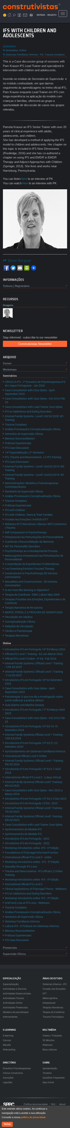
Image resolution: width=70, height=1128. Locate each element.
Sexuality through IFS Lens (21, 866)
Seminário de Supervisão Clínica (24, 433)
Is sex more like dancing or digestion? (27, 590)
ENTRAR (41, 15)
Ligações (7, 1082)
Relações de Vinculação (19, 626)
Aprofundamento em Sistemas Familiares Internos (35, 751)
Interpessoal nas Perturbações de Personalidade (34, 537)
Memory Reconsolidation (20, 438)
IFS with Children (15, 510)
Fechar (7, 1124)
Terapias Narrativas (17, 635)
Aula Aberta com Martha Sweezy (24, 705)
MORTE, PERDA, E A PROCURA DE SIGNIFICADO (34, 612)
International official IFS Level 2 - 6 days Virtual (33, 777)
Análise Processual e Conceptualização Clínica (32, 429)
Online (22, 50)
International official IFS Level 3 (23, 884)
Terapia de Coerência (54, 1012)
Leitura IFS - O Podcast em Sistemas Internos (32, 926)
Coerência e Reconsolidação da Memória (29, 541)
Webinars (47, 1045)
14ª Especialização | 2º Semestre (24, 452)
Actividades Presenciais (15, 1007)
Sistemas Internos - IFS (54, 984)
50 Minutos (48, 1040)
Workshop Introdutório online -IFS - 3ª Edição (32, 898)
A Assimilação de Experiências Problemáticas (32, 564)
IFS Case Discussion (17, 447)
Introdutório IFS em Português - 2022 (27, 838)
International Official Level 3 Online (25, 756)
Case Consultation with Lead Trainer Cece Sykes (33, 406)
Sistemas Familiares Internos (22, 921)
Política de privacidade (36, 1104)
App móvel (48, 1082)
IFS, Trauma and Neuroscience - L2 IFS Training (33, 457)
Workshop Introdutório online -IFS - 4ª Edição (32, 879)
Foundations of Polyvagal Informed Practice (31, 852)
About (62, 1104)
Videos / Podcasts (52, 1035)
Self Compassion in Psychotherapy (26, 532)
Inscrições (8, 1077)
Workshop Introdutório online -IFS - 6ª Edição (32, 847)
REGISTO (52, 15)
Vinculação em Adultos (18, 616)
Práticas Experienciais (18, 443)
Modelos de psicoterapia (16, 1012)
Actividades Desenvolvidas (17, 993)
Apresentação (50, 1068)
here (24, 179)
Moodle (7, 1045)
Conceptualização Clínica (20, 621)
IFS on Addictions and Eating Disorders (28, 411)
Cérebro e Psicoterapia (18, 630)
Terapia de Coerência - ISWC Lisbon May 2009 (32, 594)
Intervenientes (10, 1017)
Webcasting (9, 1049)
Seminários (12, 50)
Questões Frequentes (54, 1077)
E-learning (8, 1035)
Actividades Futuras (13, 998)
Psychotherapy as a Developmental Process (31, 551)
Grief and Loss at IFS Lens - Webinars (27, 902)
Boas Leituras (50, 1049)
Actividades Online (12, 1003)
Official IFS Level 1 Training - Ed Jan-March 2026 (34, 654)
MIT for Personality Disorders (22, 546)
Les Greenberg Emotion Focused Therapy (29, 568)
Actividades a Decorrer (14, 989)
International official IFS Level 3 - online (28, 857)
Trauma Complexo (55, 54)
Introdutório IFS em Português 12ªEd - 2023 (31, 803)
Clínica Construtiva (13, 1073)
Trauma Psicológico (53, 1017)
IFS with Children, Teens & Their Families (29, 514)
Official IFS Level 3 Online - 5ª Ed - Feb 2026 (30, 658)
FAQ (53, 1104)
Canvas (7, 1040)
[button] (8, 312)
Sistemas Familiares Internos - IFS (25, 54)
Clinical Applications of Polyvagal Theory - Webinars (36, 888)
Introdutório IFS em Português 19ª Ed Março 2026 (35, 649)
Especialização (11, 984)
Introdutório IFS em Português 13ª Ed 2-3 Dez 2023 (35, 798)
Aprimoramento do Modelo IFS (23, 829)
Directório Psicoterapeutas (17, 1068)
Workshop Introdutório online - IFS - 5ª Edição (32, 861)
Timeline (47, 1073)
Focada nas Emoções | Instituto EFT (26, 519)
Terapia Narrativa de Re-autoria (24, 607)
